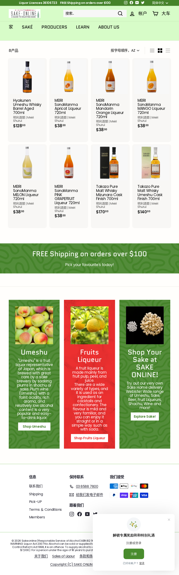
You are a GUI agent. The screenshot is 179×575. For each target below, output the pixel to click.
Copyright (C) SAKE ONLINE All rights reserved (87, 564)
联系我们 (36, 486)
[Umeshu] (34, 325)
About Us (108, 27)
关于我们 (41, 556)
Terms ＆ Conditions (45, 509)
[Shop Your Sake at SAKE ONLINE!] (145, 325)
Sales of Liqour (63, 556)
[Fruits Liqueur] (89, 325)
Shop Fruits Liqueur (89, 438)
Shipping (36, 494)
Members (37, 517)
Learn (83, 27)
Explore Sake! (145, 416)
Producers (54, 27)
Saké (27, 27)
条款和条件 (87, 556)
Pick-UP (35, 501)
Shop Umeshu (36, 426)
